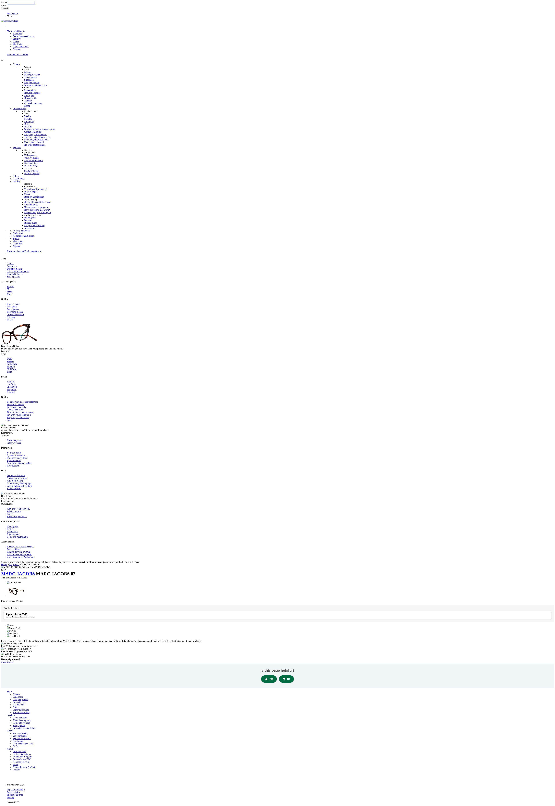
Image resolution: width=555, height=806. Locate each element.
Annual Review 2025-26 (24, 767)
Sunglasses (29, 80)
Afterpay (28, 100)
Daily (26, 124)
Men (9, 289)
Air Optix (11, 384)
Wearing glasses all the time (19, 486)
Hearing (16, 181)
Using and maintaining (34, 225)
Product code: (7, 601)
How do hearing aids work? (37, 210)
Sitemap (10, 797)
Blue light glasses (32, 74)
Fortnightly (29, 121)
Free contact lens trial (34, 142)
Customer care (19, 751)
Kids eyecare (30, 155)
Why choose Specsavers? (35, 189)
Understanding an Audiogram (37, 212)
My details (17, 44)
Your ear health (20, 736)
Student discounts (21, 710)
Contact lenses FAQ (22, 759)
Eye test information (33, 160)
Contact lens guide (32, 132)
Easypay (17, 39)
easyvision (11, 389)
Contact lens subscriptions (24, 728)
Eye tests (17, 147)
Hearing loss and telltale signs (37, 202)
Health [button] (10, 730)
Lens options (30, 90)
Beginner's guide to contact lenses (39, 129)
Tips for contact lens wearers (37, 137)
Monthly (28, 119)
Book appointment (21, 230)
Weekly (27, 116)
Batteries (28, 220)
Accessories (29, 228)
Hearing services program (36, 207)
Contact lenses (19, 108)
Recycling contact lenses (35, 134)
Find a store (12, 13)
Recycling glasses (32, 93)
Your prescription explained (19, 463)
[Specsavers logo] (9, 21)
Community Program (22, 756)
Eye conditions (31, 163)
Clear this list (7, 662)
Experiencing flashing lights (19, 483)
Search (4, 2)
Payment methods (21, 46)
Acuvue (10, 381)
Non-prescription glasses (35, 85)
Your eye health (31, 158)
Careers (16, 769)
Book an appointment (34, 197)
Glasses (16, 64)
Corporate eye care (21, 723)
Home (4, 564)
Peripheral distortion (16, 475)
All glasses (14, 564)
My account (18, 241)
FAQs (27, 106)
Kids (9, 294)
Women (10, 286)
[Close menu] (2, 60)
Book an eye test (31, 173)
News (15, 764)
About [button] (10, 749)
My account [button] (12, 31)
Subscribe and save (15, 404)
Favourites (17, 33)
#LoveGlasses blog (33, 103)
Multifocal (11, 369)
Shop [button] (9, 691)
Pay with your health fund (36, 139)
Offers (15, 176)
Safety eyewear (31, 171)
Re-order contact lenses (23, 36)
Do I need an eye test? (17, 458)
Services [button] (11, 715)
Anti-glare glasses (15, 480)
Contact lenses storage (17, 478)
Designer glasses (31, 82)
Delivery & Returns (22, 754)
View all (28, 126)
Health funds (18, 178)
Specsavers (12, 387)
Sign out (16, 49)
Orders (16, 41)
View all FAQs (31, 165)
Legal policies (13, 792)
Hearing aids (30, 217)
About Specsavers (21, 762)
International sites (15, 795)
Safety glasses (30, 77)
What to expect (31, 191)
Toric (9, 372)
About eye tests (20, 717)
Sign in (21, 31)
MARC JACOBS (18, 573)
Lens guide (29, 95)
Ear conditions (30, 204)
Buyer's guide (30, 98)
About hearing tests (21, 720)
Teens (9, 291)
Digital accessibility (16, 789)
